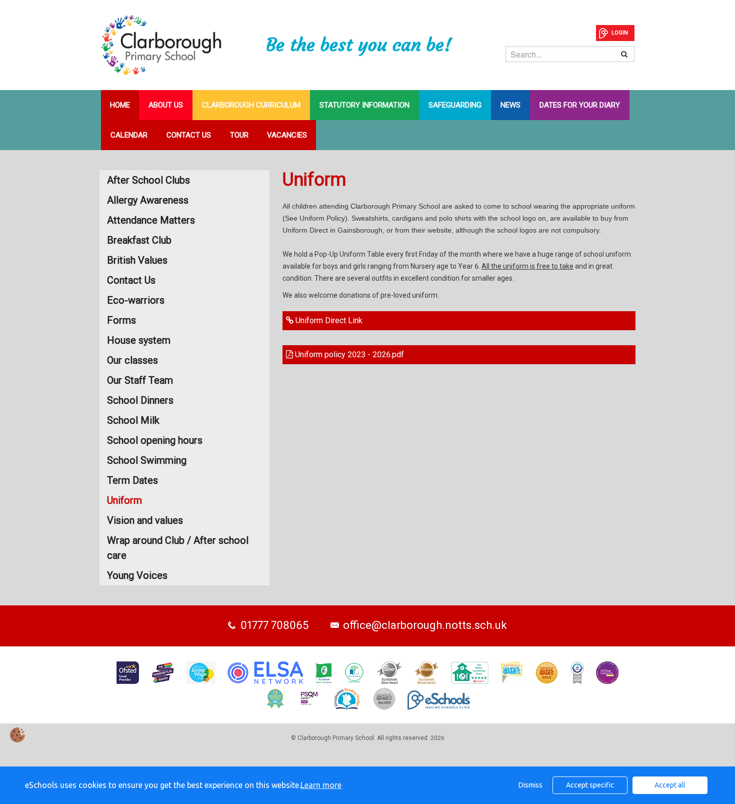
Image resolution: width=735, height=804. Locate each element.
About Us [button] (165, 105)
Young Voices (137, 575)
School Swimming (146, 460)
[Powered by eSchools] (439, 700)
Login (620, 33)
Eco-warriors (135, 300)
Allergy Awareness (147, 200)
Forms (121, 320)
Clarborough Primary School (183, 45)
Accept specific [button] (590, 785)
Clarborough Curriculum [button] (251, 105)
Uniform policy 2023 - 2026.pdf (348, 354)
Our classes (132, 360)
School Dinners (140, 400)
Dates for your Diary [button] (580, 105)
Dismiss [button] (530, 785)
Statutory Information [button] (365, 105)
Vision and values (145, 520)
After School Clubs (148, 180)
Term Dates (132, 480)
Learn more (321, 784)
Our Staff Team (140, 380)
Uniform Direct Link (328, 320)
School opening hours (154, 440)
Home (120, 105)
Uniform (124, 500)
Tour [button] (239, 135)
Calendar (129, 135)
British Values (137, 260)
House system (138, 340)
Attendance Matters (151, 220)
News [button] (510, 105)
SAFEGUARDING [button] (455, 105)
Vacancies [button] (287, 135)
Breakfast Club (139, 240)
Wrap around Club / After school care (177, 547)
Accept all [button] (670, 785)
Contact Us (188, 135)
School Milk (133, 420)
